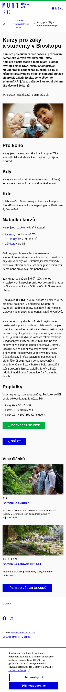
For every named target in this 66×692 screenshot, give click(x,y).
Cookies (26, 636)
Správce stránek (11, 636)
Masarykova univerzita (23, 632)
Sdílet (16, 441)
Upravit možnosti (17, 670)
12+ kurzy (11, 239)
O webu (7, 603)
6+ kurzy (10, 234)
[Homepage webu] (16, 8)
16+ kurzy (11, 243)
